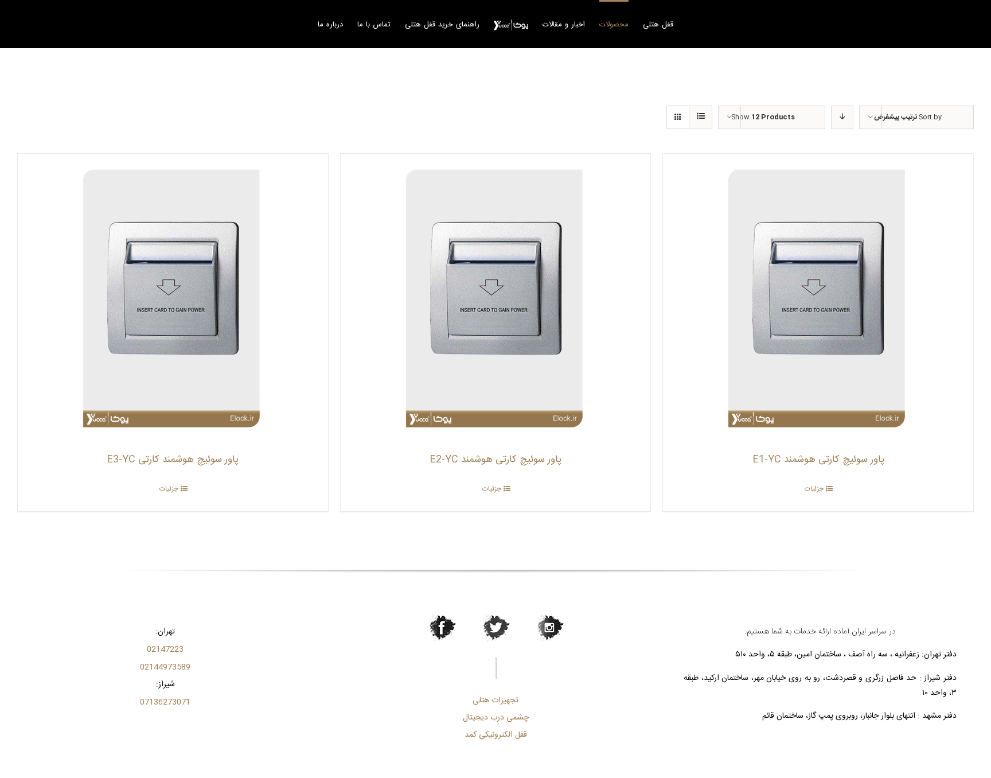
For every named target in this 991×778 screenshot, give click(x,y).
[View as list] (700, 117)
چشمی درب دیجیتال (496, 718)
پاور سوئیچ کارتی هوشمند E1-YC (818, 460)
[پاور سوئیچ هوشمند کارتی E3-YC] (173, 297)
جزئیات (814, 489)
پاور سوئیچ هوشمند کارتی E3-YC (173, 460)
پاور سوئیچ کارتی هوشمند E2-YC (495, 460)
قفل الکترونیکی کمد (496, 735)
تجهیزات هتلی (495, 700)
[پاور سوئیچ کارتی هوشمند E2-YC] (496, 297)
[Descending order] (842, 117)
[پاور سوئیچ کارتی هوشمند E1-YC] (818, 297)
